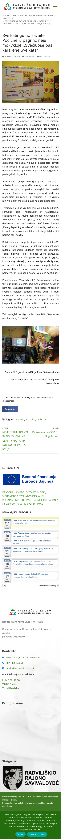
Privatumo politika (37, 834)
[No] (56, 825)
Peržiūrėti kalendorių (47, 585)
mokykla (19, 419)
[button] (5, 585)
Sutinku (20, 834)
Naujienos (44, 56)
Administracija (12, 56)
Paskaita (30, 419)
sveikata (41, 419)
